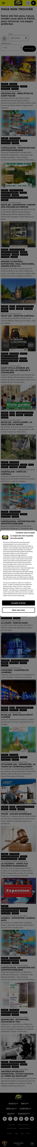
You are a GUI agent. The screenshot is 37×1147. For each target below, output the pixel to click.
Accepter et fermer (18, 603)
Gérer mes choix (18, 610)
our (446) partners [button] (13, 542)
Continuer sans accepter (25, 532)
